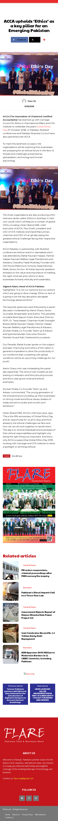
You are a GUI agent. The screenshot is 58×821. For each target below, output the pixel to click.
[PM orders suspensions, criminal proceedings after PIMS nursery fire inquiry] (11, 570)
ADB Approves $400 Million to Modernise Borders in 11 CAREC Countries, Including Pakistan (38, 657)
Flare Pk (31, 101)
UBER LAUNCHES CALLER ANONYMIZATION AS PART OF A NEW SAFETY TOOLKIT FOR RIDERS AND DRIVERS (42, 694)
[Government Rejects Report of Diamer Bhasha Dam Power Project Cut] (11, 612)
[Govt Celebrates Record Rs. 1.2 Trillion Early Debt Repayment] (11, 633)
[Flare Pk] (24, 101)
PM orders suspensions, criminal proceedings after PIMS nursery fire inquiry (36, 573)
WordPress (17, 456)
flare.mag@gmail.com (24, 778)
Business (27, 588)
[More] (44, 40)
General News (29, 565)
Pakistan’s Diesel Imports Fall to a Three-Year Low (38, 594)
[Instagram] (36, 798)
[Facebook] (29, 798)
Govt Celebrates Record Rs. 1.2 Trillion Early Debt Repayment (38, 635)
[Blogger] (22, 798)
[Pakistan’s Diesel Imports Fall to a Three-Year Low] (11, 591)
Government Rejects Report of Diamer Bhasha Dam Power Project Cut (38, 614)
